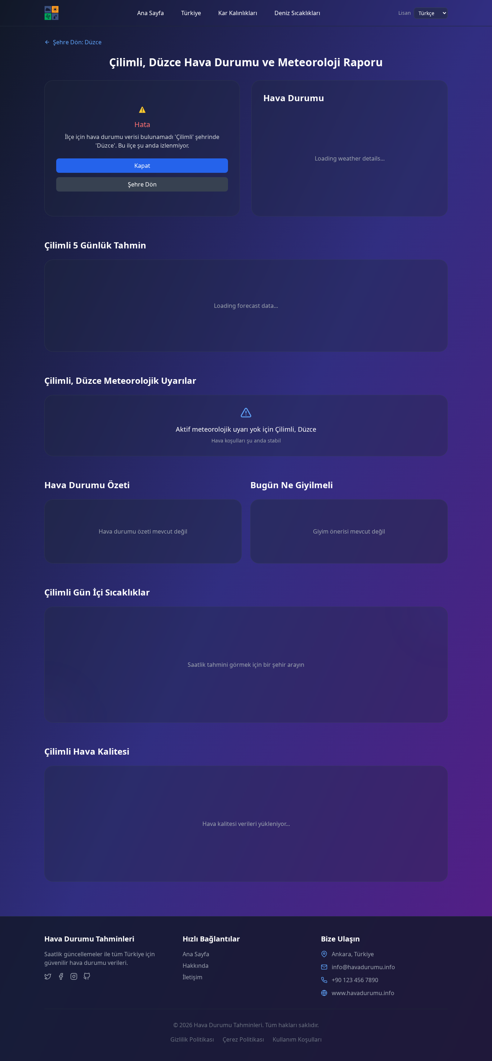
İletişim (192, 977)
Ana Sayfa (150, 13)
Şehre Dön (142, 184)
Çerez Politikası (243, 1039)
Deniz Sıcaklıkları (297, 13)
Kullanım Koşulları (297, 1039)
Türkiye (191, 13)
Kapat (142, 166)
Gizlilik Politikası (192, 1039)
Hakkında (196, 966)
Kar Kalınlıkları (237, 13)
